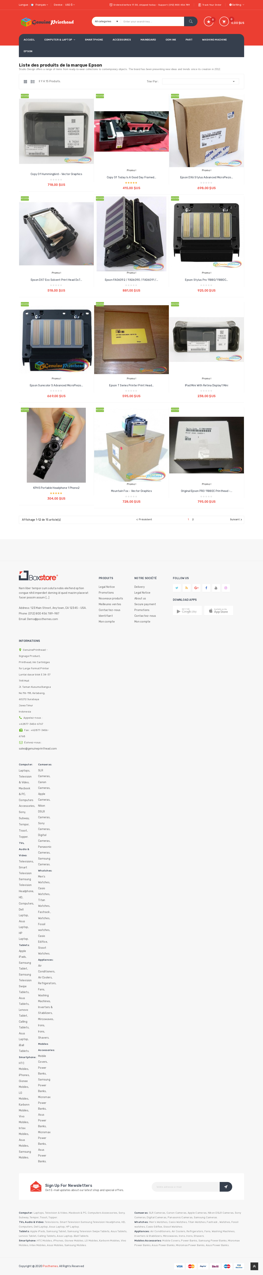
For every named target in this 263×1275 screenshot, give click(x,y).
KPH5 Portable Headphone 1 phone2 (56, 488)
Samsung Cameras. (44, 861)
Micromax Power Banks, (44, 1103)
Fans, (41, 989)
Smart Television (25, 870)
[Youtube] (216, 587)
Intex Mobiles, (24, 1131)
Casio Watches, (44, 891)
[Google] (186, 587)
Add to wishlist (60, 139)
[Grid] (27, 81)
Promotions (106, 592)
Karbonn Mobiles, (24, 1107)
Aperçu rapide (52, 139)
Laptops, (24, 770)
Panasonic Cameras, (44, 849)
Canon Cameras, (44, 785)
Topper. (23, 836)
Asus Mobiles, (24, 1142)
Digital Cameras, (44, 838)
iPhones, (24, 1075)
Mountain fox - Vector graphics (131, 491)
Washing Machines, (44, 998)
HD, (21, 897)
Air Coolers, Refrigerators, (47, 980)
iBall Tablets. (24, 1048)
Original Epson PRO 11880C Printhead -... (206, 491)
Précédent (143, 519)
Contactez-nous (110, 610)
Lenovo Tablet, (23, 1012)
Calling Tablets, (24, 1024)
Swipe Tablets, (24, 989)
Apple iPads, (23, 954)
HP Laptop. (24, 936)
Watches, (44, 918)
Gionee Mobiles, (24, 1084)
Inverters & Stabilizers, (45, 1010)
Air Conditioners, (46, 968)
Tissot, (23, 830)
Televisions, (26, 861)
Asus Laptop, (24, 924)
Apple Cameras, (44, 796)
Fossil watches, (44, 927)
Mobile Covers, (43, 1058)
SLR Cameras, (44, 773)
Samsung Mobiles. (25, 1154)
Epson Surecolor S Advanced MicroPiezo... (56, 385)
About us (140, 598)
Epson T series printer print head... (131, 385)
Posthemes (50, 1266)
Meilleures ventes (110, 604)
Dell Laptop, (24, 912)
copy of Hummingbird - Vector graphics (56, 174)
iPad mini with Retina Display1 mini (206, 385)
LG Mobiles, (24, 1095)
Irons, (41, 1025)
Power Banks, (42, 1070)
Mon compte (107, 621)
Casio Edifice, (43, 938)
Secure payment (145, 604)
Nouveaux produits (111, 598)
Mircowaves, (46, 1019)
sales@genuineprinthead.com (38, 748)
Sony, (22, 812)
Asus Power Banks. (42, 1155)
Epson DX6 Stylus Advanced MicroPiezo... (206, 177)
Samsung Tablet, (25, 965)
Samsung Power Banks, (44, 1085)
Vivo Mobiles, (24, 1119)
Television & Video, (25, 779)
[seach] (191, 21)
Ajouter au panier (56, 181)
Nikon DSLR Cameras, (44, 811)
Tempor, (24, 824)
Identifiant (106, 616)
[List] (33, 81)
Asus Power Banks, (42, 1120)
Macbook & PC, (24, 791)
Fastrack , (44, 912)
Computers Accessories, (27, 803)
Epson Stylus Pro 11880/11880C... (206, 280)
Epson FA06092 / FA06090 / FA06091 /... (131, 280)
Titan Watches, (44, 903)
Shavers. (43, 1037)
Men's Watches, (44, 879)
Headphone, (26, 891)
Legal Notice (107, 587)
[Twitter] (176, 587)
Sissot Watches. (44, 950)
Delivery (139, 587)
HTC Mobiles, (24, 1066)
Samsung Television (25, 882)
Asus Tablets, (24, 1001)
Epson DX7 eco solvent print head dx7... (56, 280)
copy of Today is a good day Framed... (131, 177)
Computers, (26, 903)
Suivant (236, 519)
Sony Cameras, (44, 826)
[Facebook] (206, 587)
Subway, (24, 818)
